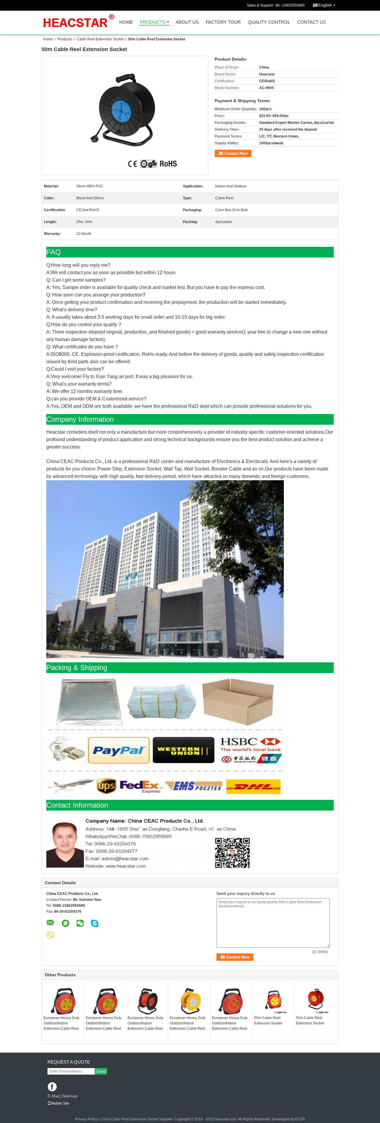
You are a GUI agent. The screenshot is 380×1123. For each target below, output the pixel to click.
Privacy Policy (86, 1119)
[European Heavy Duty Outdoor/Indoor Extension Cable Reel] (63, 1000)
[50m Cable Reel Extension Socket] (273, 1000)
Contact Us (311, 22)
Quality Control (269, 22)
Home (126, 22)
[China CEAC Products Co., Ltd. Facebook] (53, 1087)
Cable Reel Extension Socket (100, 39)
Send (100, 1071)
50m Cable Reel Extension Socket (268, 1020)
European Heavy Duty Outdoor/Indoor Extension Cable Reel (61, 1023)
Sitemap (69, 1096)
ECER (300, 1119)
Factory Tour (223, 22)
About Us (187, 22)
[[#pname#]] (125, 115)
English (325, 5)
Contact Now (236, 153)
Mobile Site (60, 1103)
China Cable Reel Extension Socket (129, 1119)
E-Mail (53, 1096)
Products (152, 22)
